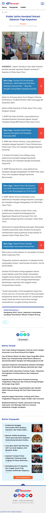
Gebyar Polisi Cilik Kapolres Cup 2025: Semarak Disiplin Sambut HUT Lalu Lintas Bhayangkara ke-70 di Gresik (20, 188)
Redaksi (15, 500)
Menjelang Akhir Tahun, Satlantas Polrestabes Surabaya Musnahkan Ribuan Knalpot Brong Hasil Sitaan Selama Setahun (22, 313)
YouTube (32, 498)
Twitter (27, 498)
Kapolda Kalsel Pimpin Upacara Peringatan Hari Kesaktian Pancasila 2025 (17, 133)
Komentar (24, 339)
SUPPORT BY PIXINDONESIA (11, 512)
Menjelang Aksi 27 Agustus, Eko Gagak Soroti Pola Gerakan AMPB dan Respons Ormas (17, 468)
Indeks (23, 7)
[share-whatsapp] (24, 334)
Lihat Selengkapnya (22, 477)
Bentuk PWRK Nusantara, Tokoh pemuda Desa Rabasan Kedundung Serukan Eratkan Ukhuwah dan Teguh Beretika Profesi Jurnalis (17, 437)
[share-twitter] (21, 334)
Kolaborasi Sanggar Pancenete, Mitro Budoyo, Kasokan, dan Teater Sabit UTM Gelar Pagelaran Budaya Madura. (17, 427)
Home (4, 7)
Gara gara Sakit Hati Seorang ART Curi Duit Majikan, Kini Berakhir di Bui (17, 448)
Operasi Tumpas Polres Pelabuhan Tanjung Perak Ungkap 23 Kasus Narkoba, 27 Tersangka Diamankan (17, 458)
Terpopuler (13, 7)
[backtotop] (23, 486)
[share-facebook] (17, 334)
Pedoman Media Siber (26, 500)
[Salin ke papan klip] (28, 334)
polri (5, 322)
